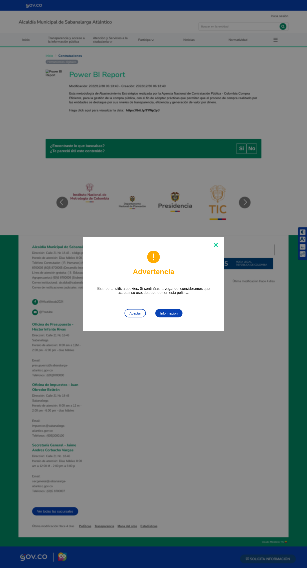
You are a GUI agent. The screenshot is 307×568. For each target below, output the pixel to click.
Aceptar (135, 313)
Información (169, 313)
